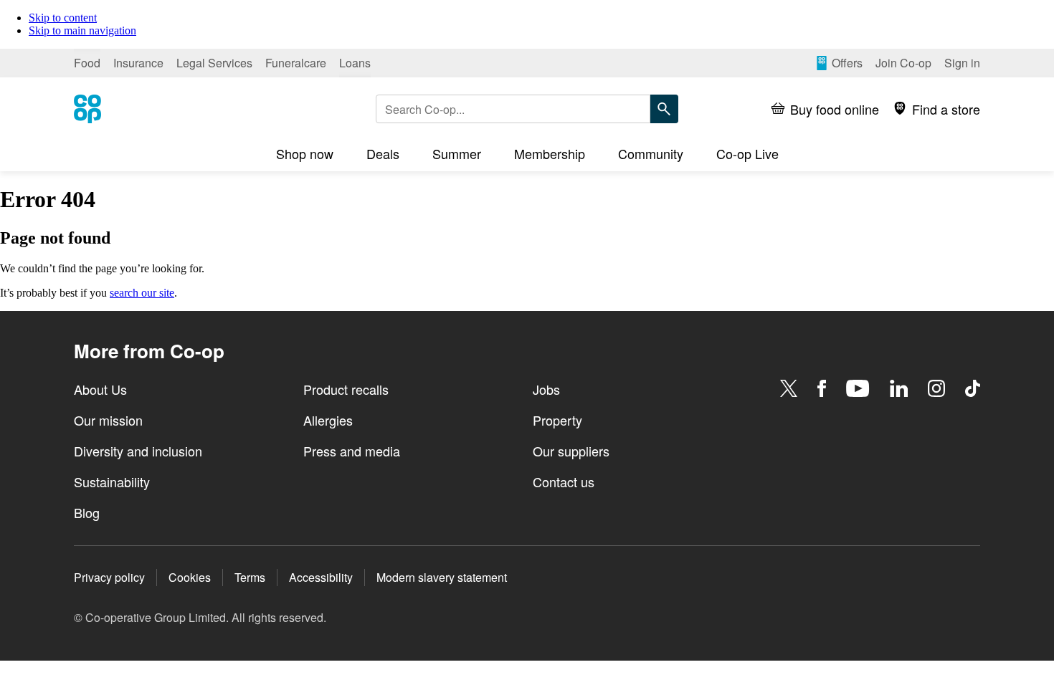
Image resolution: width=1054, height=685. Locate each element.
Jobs (546, 389)
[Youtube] (857, 388)
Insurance (138, 62)
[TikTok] (972, 388)
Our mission (108, 420)
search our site (142, 293)
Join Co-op (903, 62)
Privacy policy (109, 577)
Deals (382, 153)
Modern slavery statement (441, 577)
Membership (549, 153)
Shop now (304, 153)
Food (87, 62)
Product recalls (346, 389)
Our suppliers (571, 450)
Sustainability (112, 481)
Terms (249, 577)
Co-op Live (747, 153)
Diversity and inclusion (138, 450)
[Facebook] (821, 388)
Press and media (351, 450)
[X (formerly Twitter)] (788, 388)
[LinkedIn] (899, 388)
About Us (100, 389)
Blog (87, 512)
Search (664, 109)
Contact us (563, 481)
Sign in (962, 62)
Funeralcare (295, 62)
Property (557, 420)
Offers (847, 62)
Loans (355, 62)
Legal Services (214, 62)
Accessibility (321, 577)
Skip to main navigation (82, 30)
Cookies (189, 577)
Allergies (328, 420)
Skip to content (63, 17)
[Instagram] (936, 388)
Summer (456, 153)
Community (650, 153)
